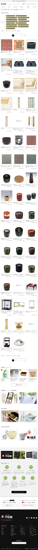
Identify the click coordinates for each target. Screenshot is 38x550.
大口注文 (12, 531)
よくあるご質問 (22, 534)
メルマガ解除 (32, 535)
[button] (25, 35)
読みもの (34, 6)
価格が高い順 (14, 30)
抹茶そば (3, 531)
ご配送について (22, 530)
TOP (37, 549)
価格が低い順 (8, 30)
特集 (8, 9)
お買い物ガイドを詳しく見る (19, 492)
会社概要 (12, 529)
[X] (27, 518)
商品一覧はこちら (19, 384)
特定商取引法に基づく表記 (34, 548)
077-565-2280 (10, 502)
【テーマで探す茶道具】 (14, 9)
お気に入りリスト (32, 530)
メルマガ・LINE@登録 (33, 534)
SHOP (2, 9)
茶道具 (5, 9)
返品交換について (23, 531)
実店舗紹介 (12, 530)
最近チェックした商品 (33, 531)
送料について (22, 529)
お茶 (2, 530)
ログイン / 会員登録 (33, 529)
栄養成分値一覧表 (13, 534)
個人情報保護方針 (27, 548)
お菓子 (3, 529)
